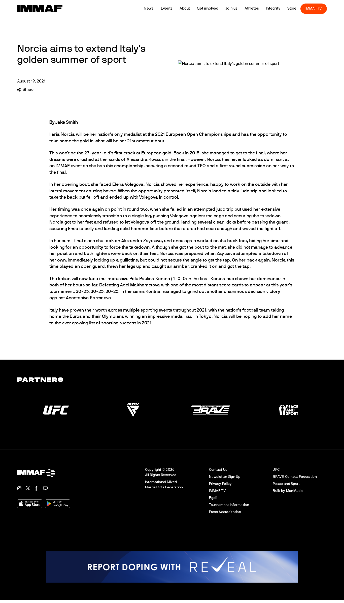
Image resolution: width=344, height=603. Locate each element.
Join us (238, 8)
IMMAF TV (321, 8)
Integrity (280, 8)
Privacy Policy (220, 484)
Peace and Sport (286, 484)
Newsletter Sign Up (224, 477)
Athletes (258, 8)
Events (173, 8)
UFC (276, 469)
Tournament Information (229, 505)
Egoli (213, 498)
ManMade (294, 491)
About (192, 8)
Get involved (214, 8)
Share (28, 90)
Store (298, 8)
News (156, 8)
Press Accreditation (225, 512)
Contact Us (218, 469)
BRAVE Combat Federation (295, 477)
